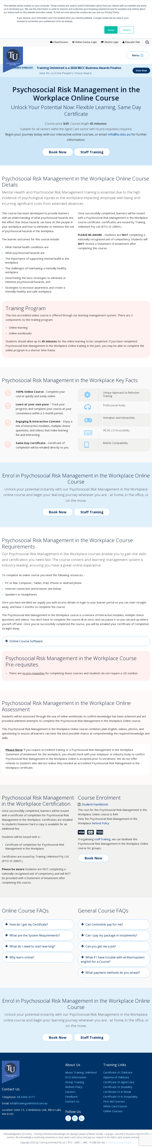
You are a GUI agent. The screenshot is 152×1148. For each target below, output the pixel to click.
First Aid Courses (114, 1101)
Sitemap (112, 1142)
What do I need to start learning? (32, 946)
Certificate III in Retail (117, 1092)
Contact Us (72, 1101)
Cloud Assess (60, 42)
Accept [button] (111, 29)
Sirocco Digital (125, 1142)
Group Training (74, 1082)
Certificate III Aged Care (118, 1082)
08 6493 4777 (26, 1097)
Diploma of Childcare (116, 1077)
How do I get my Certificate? (28, 924)
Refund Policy (100, 823)
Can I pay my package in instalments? (111, 935)
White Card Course (115, 1106)
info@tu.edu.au (119, 134)
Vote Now (141, 70)
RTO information (75, 1077)
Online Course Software (26, 641)
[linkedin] (82, 1118)
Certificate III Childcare (117, 1072)
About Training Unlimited (81, 1072)
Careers (70, 1092)
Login (86, 42)
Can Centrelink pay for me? (104, 924)
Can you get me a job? (100, 946)
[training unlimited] (15, 55)
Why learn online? (21, 957)
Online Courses (113, 1111)
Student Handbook (94, 804)
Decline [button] (127, 29)
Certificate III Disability (117, 1087)
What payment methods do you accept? (112, 973)
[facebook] (68, 1118)
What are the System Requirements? (34, 935)
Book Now (57, 152)
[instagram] (75, 1118)
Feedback (71, 1096)
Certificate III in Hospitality (120, 1096)
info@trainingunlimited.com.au (28, 1103)
